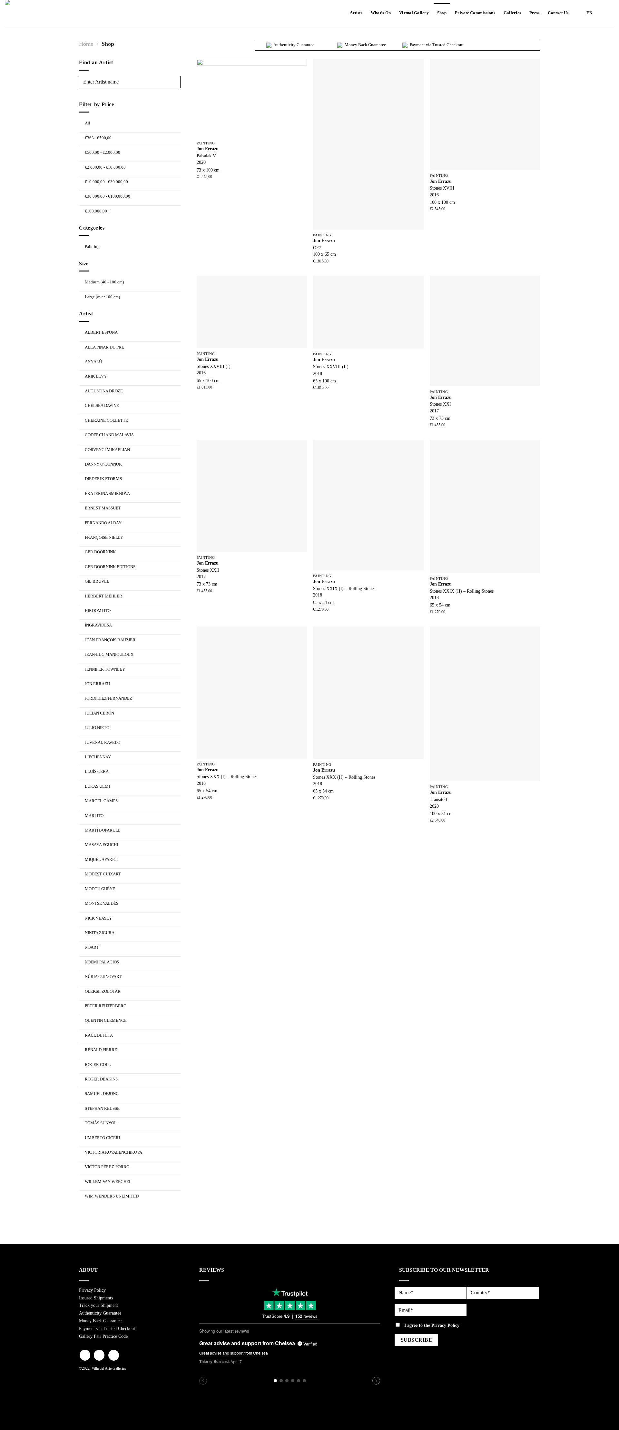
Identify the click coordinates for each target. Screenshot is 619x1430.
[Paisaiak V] (252, 98)
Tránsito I (438, 799)
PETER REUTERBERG (105, 1005)
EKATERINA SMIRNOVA (107, 493)
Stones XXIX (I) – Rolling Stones (344, 588)
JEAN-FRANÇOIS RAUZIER (110, 639)
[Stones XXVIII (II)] (368, 312)
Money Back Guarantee (100, 1320)
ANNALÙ (93, 361)
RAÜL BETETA (99, 1035)
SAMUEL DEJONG (102, 1093)
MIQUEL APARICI (101, 859)
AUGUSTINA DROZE (104, 391)
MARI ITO (94, 815)
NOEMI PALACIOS (102, 962)
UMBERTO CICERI (102, 1137)
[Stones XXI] (485, 331)
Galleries (512, 13)
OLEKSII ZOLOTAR (103, 991)
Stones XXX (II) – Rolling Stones (344, 777)
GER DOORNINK (100, 551)
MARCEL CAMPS (101, 800)
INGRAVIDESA (98, 625)
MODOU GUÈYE (100, 888)
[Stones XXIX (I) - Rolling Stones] (368, 505)
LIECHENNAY (98, 756)
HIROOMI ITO (98, 610)
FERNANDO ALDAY (103, 522)
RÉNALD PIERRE (101, 1049)
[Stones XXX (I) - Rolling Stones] (252, 692)
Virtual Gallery (414, 13)
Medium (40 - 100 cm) (104, 282)
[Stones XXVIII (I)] (252, 312)
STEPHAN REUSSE (102, 1108)
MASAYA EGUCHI (101, 844)
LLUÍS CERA (97, 771)
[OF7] (368, 144)
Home (86, 44)
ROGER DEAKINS (101, 1079)
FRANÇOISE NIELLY (104, 537)
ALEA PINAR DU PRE (104, 347)
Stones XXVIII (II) (331, 366)
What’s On (381, 13)
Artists (356, 13)
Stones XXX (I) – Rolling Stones (227, 776)
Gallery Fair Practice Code (103, 1336)
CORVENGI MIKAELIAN (107, 449)
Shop (442, 13)
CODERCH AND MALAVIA (109, 434)
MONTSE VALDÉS (101, 903)
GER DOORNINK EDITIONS (110, 566)
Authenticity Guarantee (100, 1313)
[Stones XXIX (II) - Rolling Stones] (485, 506)
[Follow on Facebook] (85, 1355)
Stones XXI (440, 404)
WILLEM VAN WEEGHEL (108, 1181)
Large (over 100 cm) (102, 296)
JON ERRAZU (97, 683)
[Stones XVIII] (485, 114)
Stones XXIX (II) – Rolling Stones (462, 591)
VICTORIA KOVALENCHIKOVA (113, 1152)
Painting (92, 246)
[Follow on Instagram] (99, 1355)
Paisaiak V (206, 155)
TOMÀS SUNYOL (101, 1122)
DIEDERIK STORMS (103, 478)
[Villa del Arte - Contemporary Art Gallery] (24, 13)
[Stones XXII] (252, 496)
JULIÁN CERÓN (99, 713)
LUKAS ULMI (97, 786)
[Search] (608, 12)
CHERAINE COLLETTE (106, 420)
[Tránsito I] (485, 703)
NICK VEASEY (98, 918)
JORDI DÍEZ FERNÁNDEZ (108, 698)
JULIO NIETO (97, 727)
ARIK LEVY (96, 376)
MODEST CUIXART (103, 874)
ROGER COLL (98, 1064)
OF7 (317, 247)
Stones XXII (208, 570)
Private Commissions (475, 13)
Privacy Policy (92, 1290)
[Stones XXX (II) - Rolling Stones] (368, 692)
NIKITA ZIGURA (99, 932)
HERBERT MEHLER (103, 596)
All (87, 123)
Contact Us (558, 13)
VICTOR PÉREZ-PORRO (107, 1166)
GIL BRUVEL (97, 581)
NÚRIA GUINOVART (103, 976)
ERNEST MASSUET (103, 508)
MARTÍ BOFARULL (103, 830)
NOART (92, 947)
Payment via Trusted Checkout (107, 1328)
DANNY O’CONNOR (103, 464)
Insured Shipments (96, 1298)
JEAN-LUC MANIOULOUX (109, 654)
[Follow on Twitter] (113, 1355)
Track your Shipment (98, 1305)
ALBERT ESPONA (101, 332)
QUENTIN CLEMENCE (106, 1020)
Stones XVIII (442, 188)
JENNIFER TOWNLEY (105, 669)
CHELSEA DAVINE (102, 405)
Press (534, 13)
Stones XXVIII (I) (214, 366)
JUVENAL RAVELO (102, 742)
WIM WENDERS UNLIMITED (112, 1196)
